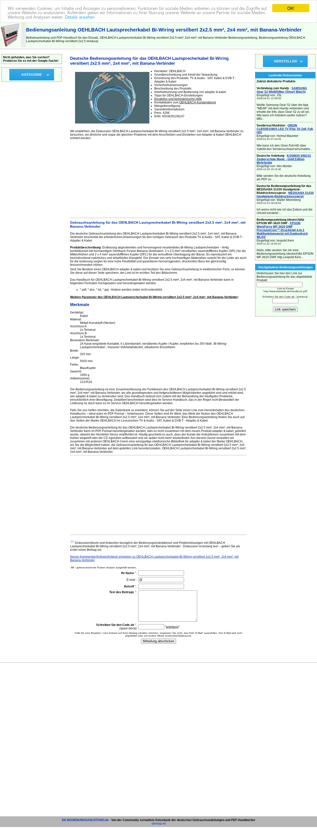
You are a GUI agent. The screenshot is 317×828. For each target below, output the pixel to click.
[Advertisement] (158, 178)
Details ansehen (80, 17)
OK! (290, 8)
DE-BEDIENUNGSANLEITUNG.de (85, 820)
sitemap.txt (158, 823)
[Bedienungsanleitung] (10, 46)
